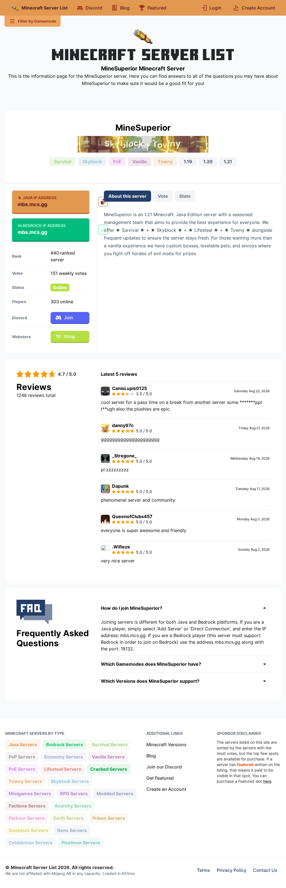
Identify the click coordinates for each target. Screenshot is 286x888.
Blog (151, 755)
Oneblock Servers (28, 830)
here (267, 781)
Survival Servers (110, 744)
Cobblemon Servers (30, 842)
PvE (117, 161)
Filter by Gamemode (37, 21)
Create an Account (166, 789)
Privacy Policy (231, 870)
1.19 (188, 161)
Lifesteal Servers (62, 769)
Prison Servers (108, 818)
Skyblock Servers (70, 781)
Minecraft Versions (166, 744)
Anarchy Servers (72, 806)
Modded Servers (114, 793)
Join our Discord (164, 767)
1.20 (208, 161)
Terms (203, 870)
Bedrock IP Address (44, 225)
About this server (127, 196)
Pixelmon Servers (80, 842)
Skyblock (92, 161)
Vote (163, 196)
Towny (165, 161)
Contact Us (265, 870)
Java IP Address (39, 197)
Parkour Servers (26, 818)
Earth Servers (68, 818)
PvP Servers (21, 757)
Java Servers (22, 744)
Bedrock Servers (64, 744)
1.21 (228, 161)
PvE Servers (21, 769)
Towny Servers (25, 781)
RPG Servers (74, 793)
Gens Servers (72, 830)
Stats (184, 196)
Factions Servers (27, 806)
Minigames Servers (29, 793)
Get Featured (160, 778)
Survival (62, 161)
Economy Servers (63, 757)
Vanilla (139, 161)
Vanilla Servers (108, 757)
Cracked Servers (108, 769)
